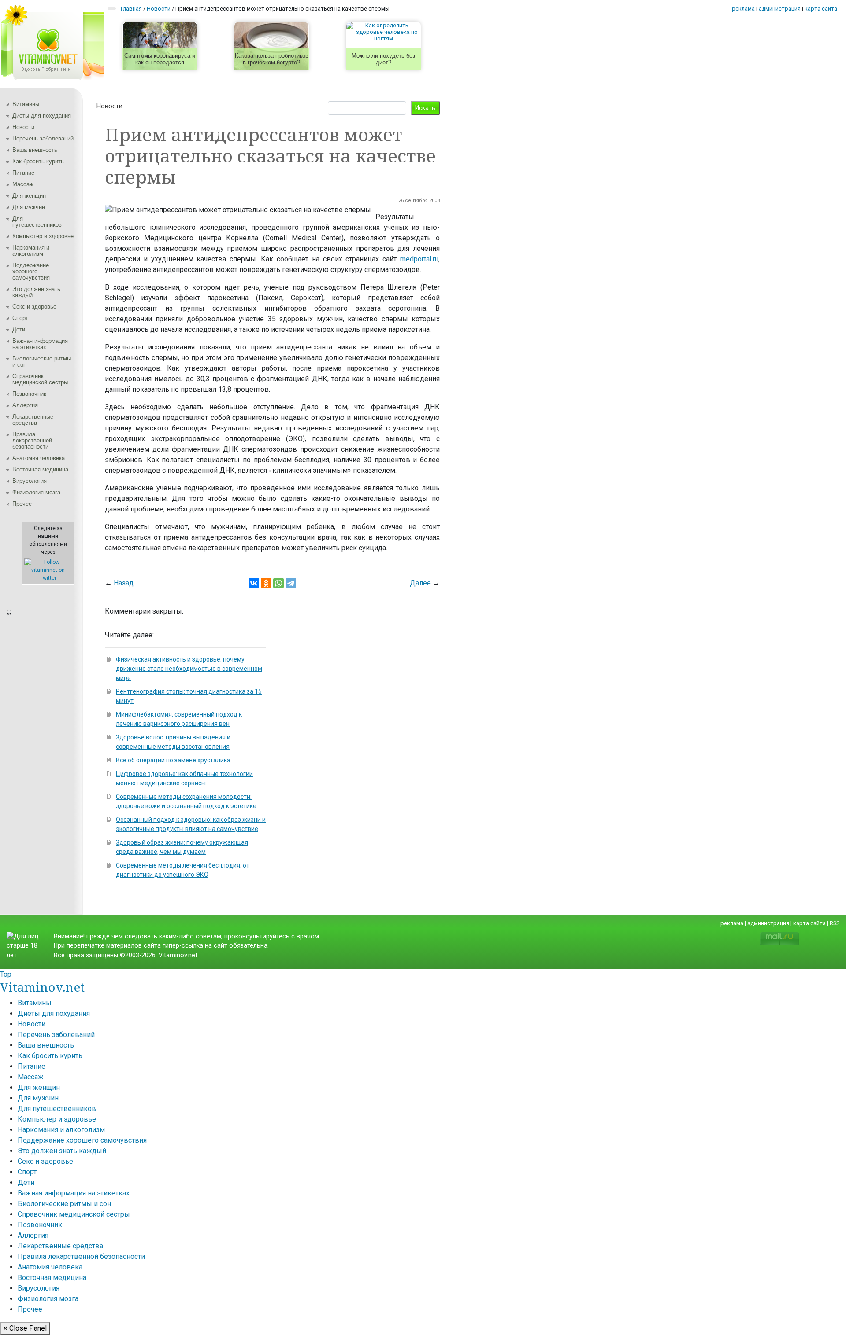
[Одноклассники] (266, 583)
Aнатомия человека (38, 458)
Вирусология (29, 481)
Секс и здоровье (34, 306)
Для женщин (29, 195)
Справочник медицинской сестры (40, 379)
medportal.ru (419, 259)
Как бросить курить (38, 161)
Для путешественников (37, 221)
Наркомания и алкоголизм (30, 250)
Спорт (20, 318)
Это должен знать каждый (36, 292)
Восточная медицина (40, 469)
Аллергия (25, 405)
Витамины (25, 104)
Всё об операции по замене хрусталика (173, 760)
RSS (834, 923)
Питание (23, 172)
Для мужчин (28, 207)
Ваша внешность (34, 150)
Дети (18, 329)
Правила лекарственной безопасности (32, 440)
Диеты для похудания (41, 115)
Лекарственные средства (32, 419)
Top (5, 974)
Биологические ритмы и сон (41, 361)
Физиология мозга (36, 492)
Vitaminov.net (42, 986)
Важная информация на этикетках (40, 344)
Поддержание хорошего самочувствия (31, 271)
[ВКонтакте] (254, 583)
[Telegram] (291, 583)
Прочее (22, 503)
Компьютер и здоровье (43, 236)
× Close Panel (25, 1328)
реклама (743, 8)
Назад (124, 583)
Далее (420, 583)
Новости (23, 127)
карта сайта (821, 8)
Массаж (22, 184)
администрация (780, 8)
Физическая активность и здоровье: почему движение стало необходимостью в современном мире (189, 668)
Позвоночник (29, 393)
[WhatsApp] (278, 583)
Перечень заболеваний (43, 138)
